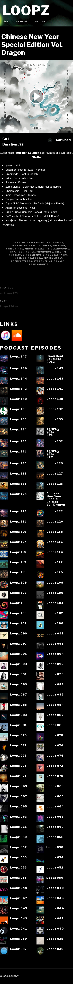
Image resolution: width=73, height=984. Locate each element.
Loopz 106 (55, 592)
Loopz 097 (18, 643)
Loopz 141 (55, 388)
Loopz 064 (55, 806)
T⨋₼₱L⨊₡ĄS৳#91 (53, 432)
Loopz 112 (55, 562)
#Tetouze (41, 261)
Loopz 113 (18, 562)
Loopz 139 (55, 399)
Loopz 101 (18, 623)
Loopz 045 (18, 908)
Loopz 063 (18, 816)
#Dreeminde (14, 249)
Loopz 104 (55, 603)
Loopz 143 (55, 378)
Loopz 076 (55, 745)
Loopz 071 (18, 776)
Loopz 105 (18, 603)
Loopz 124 (18, 494)
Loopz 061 (18, 826)
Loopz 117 (18, 542)
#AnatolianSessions (28, 242)
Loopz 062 (55, 816)
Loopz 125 (55, 483)
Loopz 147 (18, 356)
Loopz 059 (18, 837)
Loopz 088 (55, 684)
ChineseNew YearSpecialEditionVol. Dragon (56, 499)
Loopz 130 (18, 463)
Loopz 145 (55, 368)
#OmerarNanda (57, 255)
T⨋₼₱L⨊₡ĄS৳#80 (53, 454)
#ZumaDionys (38, 264)
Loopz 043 (18, 918)
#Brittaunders (40, 245)
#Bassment (20, 245)
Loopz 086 (55, 694)
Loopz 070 (55, 776)
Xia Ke (36, 157)
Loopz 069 (18, 786)
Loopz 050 (54, 877)
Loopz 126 (18, 483)
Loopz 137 (55, 409)
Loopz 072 (55, 765)
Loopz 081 (18, 725)
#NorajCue (16, 255)
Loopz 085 (18, 704)
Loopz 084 (55, 704)
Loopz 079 (18, 735)
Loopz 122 (55, 511)
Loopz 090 (55, 674)
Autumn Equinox (27, 152)
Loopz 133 (18, 441)
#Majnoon (17, 252)
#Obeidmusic (35, 255)
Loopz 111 (18, 572)
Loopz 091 (18, 674)
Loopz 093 (18, 664)
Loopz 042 (55, 918)
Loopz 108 (55, 582)
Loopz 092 (55, 664)
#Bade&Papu (54, 242)
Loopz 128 (18, 473)
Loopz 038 (55, 938)
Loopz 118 (55, 531)
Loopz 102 (55, 613)
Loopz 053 (18, 867)
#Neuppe (61, 252)
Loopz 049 (18, 887)
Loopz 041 (18, 928)
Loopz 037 (18, 949)
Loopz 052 (55, 867)
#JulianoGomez (59, 249)
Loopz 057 (18, 847)
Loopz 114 (55, 552)
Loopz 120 (55, 521)
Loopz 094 (55, 653)
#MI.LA (30, 252)
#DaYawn (59, 245)
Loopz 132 (55, 441)
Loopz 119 (18, 531)
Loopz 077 (18, 745)
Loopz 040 (55, 928)
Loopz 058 (55, 837)
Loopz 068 (55, 786)
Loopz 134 (18, 429)
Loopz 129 (55, 463)
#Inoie (29, 249)
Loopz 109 (18, 582)
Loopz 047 (18, 898)
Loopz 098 (55, 633)
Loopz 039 (18, 938)
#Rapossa (35, 258)
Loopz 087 (18, 694)
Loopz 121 (18, 521)
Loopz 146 (18, 368)
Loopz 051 (18, 877)
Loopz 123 (18, 511)
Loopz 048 (55, 887)
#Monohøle (44, 252)
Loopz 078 (55, 735)
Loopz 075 (18, 755)
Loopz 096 (55, 643)
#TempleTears (21, 261)
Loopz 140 (18, 399)
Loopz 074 (55, 755)
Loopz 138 (18, 409)
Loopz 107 (18, 592)
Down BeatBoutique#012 (55, 359)
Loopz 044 (55, 908)
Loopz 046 (55, 898)
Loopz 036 (55, 949)
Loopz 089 (18, 684)
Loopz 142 (18, 388)
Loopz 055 (18, 857)
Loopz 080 (55, 725)
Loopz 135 (55, 419)
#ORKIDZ (20, 258)
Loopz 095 (18, 653)
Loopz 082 (55, 714)
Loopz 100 (55, 623)
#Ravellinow (53, 258)
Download (62, 140)
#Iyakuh (41, 249)
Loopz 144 (18, 378)
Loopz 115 (18, 552)
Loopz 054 (55, 857)
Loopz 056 (54, 847)
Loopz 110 (55, 572)
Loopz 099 (18, 633)
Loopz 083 (18, 714)
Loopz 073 (18, 765)
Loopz (26, 10)
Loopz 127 (55, 473)
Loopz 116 (55, 542)
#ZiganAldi (57, 261)
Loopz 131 (18, 451)
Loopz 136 (18, 419)
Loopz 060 (55, 826)
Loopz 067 (18, 796)
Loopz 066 (55, 796)
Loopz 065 (18, 806)
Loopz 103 (18, 613)
